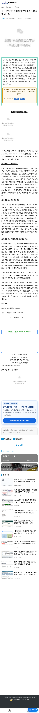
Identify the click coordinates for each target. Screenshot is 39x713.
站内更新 (16, 99)
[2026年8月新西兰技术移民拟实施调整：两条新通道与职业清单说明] (7, 544)
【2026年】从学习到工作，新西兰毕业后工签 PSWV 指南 (25, 532)
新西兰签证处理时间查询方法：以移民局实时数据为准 (25, 563)
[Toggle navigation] (36, 2)
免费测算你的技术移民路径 (19, 421)
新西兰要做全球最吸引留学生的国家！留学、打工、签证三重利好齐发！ (25, 574)
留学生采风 (18, 439)
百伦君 (3, 18)
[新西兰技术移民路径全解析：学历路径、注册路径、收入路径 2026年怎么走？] (7, 554)
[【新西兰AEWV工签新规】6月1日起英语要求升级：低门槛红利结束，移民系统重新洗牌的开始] (7, 513)
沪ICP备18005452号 (30, 697)
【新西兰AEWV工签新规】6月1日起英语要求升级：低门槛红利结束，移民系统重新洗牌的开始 (25, 512)
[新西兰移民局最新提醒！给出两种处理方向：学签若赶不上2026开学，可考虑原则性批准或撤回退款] (7, 492)
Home (3, 7)
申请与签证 (21, 18)
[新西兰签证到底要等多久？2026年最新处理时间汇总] (7, 523)
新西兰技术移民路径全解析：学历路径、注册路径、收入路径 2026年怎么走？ (25, 553)
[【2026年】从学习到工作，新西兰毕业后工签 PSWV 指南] (7, 534)
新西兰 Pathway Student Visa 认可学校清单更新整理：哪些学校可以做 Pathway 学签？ (25, 481)
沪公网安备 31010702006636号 (20, 699)
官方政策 (22, 99)
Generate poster (9, 451)
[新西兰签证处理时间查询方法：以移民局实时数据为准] (7, 564)
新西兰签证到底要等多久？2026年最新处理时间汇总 (24, 522)
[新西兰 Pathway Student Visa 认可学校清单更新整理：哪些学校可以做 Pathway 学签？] (7, 482)
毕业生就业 (7, 439)
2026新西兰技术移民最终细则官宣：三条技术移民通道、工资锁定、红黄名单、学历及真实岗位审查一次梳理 (25, 501)
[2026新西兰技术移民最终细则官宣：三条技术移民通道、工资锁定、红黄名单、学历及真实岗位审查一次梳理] (7, 503)
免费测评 (34, 709)
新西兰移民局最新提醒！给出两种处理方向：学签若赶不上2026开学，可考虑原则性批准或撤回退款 (25, 491)
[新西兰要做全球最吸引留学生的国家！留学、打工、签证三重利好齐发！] (7, 575)
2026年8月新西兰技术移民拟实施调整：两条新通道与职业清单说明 (25, 543)
